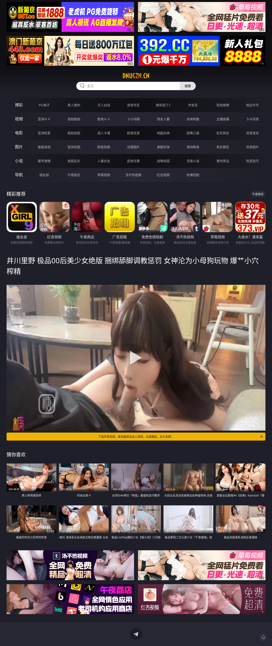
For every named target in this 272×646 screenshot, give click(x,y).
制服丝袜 (163, 133)
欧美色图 (103, 147)
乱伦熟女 (222, 133)
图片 (19, 147)
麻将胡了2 (163, 105)
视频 (19, 119)
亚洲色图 (74, 147)
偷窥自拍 (44, 147)
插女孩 (44, 175)
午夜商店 (74, 175)
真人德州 (74, 105)
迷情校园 (163, 161)
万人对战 (103, 105)
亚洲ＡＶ (44, 119)
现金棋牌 (222, 105)
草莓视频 (103, 175)
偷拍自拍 (74, 133)
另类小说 (193, 161)
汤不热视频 (133, 175)
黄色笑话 (222, 161)
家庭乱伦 (74, 161)
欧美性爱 (133, 133)
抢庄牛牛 (252, 105)
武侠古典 (133, 161)
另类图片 (252, 147)
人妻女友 (103, 161)
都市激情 (44, 161)
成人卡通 (103, 133)
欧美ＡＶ (103, 119)
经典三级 (193, 133)
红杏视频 (163, 175)
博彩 (19, 105)
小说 (19, 161)
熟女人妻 (163, 119)
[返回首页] (263, 637)
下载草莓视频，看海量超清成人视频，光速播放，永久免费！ (136, 436)
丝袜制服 (193, 119)
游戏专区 (133, 105)
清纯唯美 (193, 147)
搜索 (188, 86)
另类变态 (252, 133)
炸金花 (193, 105)
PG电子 (44, 105)
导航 (19, 175)
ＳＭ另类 (252, 119)
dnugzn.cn (136, 76)
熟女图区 (222, 147)
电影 (19, 133)
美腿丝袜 (163, 147)
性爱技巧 (252, 161)
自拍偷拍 (74, 119)
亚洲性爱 (44, 133)
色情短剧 (193, 175)
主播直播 (222, 119)
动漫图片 (133, 147)
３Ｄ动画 (133, 119)
